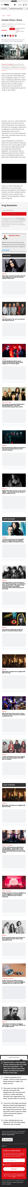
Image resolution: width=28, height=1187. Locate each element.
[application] (14, 171)
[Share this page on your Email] (16, 36)
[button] (2, 4)
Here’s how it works (18, 41)
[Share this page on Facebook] (2, 36)
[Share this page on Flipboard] (13, 36)
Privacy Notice (22, 220)
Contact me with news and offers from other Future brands (14, 1164)
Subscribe (20, 4)
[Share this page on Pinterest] (10, 36)
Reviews (12, 29)
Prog (17, 30)
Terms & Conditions (13, 1176)
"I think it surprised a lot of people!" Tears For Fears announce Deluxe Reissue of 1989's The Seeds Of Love (15, 1080)
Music (3, 15)
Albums (9, 15)
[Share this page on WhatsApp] (8, 36)
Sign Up (14, 1169)
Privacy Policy (19, 1174)
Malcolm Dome (21, 28)
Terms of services (20, 218)
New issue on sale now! (16, 8)
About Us (4, 1146)
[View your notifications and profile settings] (14, 4)
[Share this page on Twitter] (5, 36)
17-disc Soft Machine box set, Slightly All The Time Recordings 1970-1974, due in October (14, 1122)
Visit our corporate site (8, 1134)
